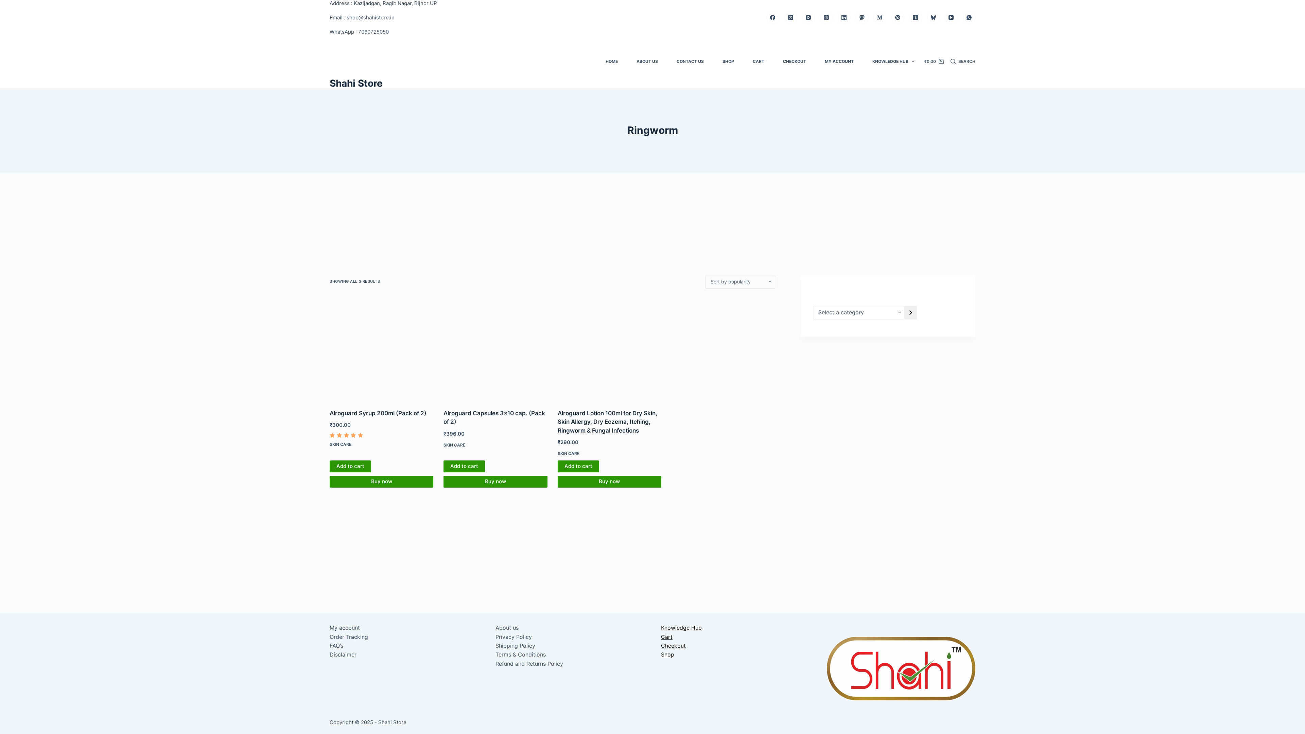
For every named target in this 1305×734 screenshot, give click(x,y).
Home (612, 61)
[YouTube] (951, 17)
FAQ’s (336, 645)
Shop (728, 61)
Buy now (381, 481)
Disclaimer (343, 654)
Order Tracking (349, 636)
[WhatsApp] (969, 17)
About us (647, 61)
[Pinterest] (897, 17)
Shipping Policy (515, 645)
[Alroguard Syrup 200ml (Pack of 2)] (381, 349)
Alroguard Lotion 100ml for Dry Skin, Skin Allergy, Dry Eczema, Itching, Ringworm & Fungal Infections (607, 422)
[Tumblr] (915, 17)
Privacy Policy (513, 636)
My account (839, 61)
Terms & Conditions (520, 654)
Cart (758, 61)
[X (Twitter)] (790, 17)
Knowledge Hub (890, 61)
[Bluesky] (933, 17)
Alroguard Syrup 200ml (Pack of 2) (378, 413)
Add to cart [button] (350, 466)
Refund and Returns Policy (529, 663)
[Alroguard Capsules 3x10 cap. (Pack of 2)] (495, 349)
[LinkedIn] (844, 17)
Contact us (690, 61)
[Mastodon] (862, 17)
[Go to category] (911, 312)
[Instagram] (808, 17)
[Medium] (879, 17)
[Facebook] (772, 17)
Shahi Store (356, 83)
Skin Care (340, 444)
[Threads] (826, 17)
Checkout (794, 61)
